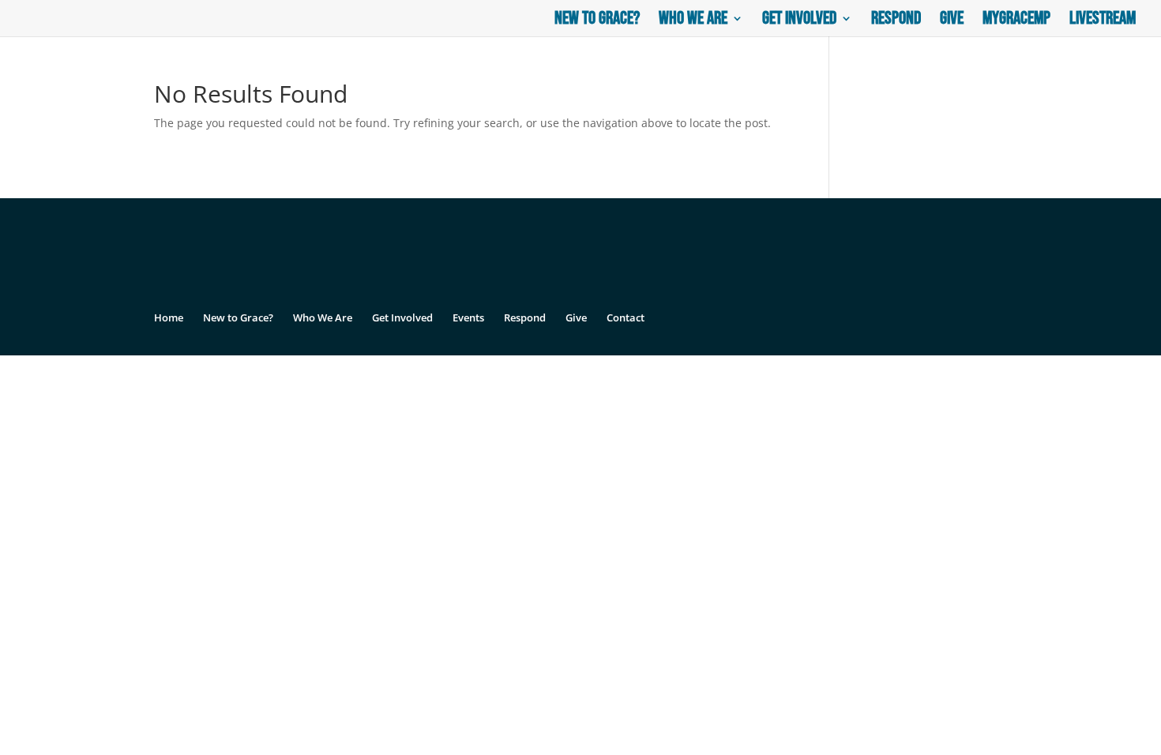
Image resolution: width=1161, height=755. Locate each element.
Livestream (1102, 21)
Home (168, 317)
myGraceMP (1016, 21)
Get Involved (799, 21)
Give (952, 21)
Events (468, 317)
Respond (896, 21)
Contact (625, 317)
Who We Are (693, 21)
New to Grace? (597, 21)
